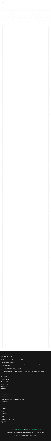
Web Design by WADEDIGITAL (34, 432)
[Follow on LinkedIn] (2, 423)
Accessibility (28, 429)
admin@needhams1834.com (7, 419)
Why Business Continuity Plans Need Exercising (13, 399)
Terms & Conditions (36, 429)
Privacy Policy (13, 429)
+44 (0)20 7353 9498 (6, 418)
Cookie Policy (21, 429)
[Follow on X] (5, 423)
